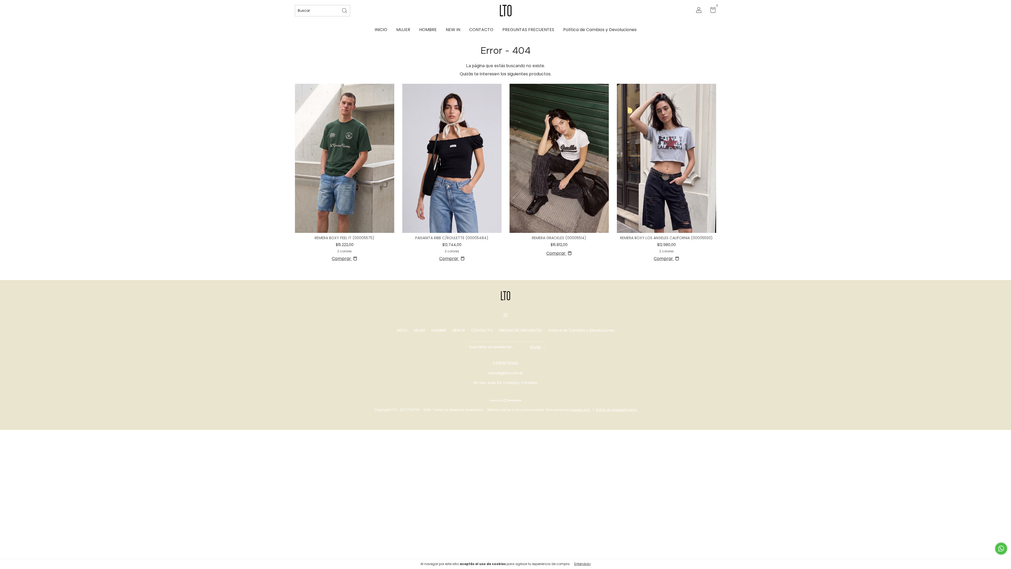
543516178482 (505, 363)
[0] (711, 11)
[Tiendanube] (505, 401)
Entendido (582, 564)
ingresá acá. (580, 410)
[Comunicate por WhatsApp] (1001, 549)
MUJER (403, 30)
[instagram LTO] (505, 315)
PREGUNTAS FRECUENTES (528, 30)
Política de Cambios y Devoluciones (600, 30)
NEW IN (453, 30)
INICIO (381, 30)
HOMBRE (428, 30)
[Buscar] (345, 10)
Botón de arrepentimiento (616, 410)
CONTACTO (481, 30)
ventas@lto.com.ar (505, 373)
